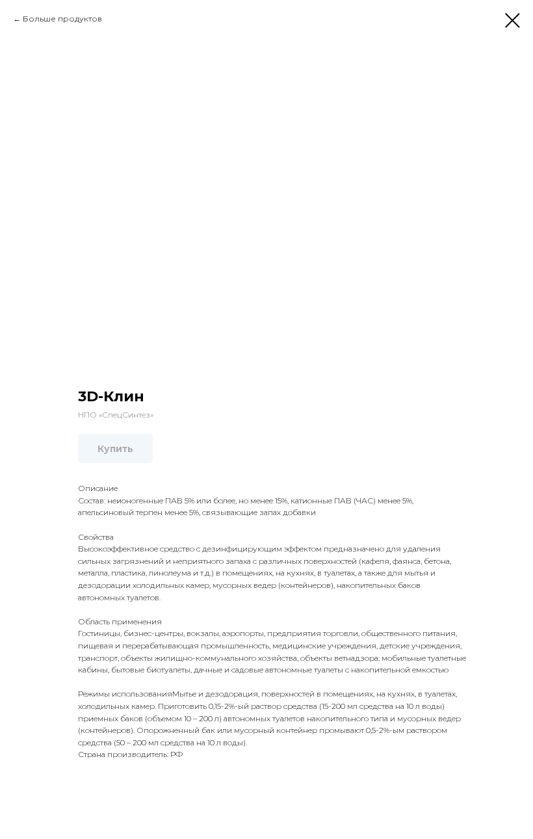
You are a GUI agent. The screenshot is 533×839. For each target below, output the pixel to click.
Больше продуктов (62, 18)
